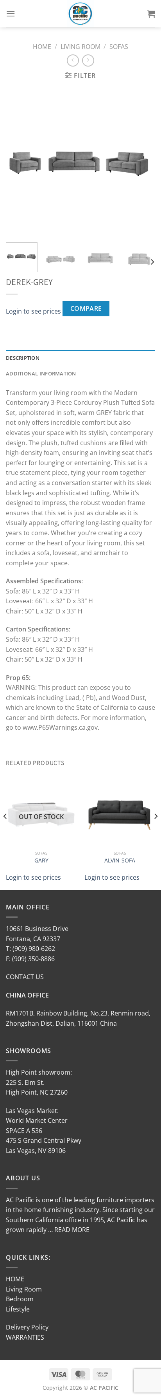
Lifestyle (18, 1309)
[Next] (142, 162)
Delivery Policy (27, 1327)
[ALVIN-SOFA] (119, 811)
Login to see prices (33, 311)
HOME (15, 1279)
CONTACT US (25, 976)
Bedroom (20, 1299)
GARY (41, 860)
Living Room (80, 46)
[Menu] (10, 13)
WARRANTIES (25, 1337)
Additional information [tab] (41, 373)
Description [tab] (22, 357)
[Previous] (19, 162)
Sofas (118, 46)
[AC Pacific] (80, 13)
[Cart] (151, 13)
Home (42, 46)
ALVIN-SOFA (119, 860)
